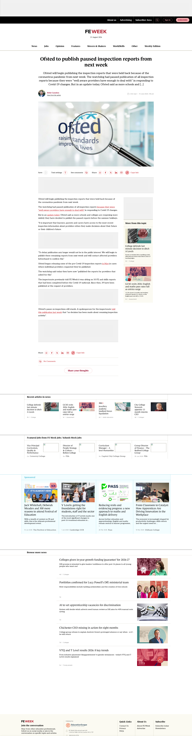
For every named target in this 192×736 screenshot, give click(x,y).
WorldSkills (119, 46)
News (34, 46)
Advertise (141, 728)
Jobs (46, 46)
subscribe (182, 20)
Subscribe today (162, 726)
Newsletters (160, 728)
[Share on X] (111, 173)
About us (111, 20)
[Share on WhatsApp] (100, 173)
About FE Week (143, 726)
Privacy (122, 728)
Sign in (167, 20)
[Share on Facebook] (105, 173)
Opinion (60, 46)
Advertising (126, 20)
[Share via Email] (121, 173)
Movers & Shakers (96, 46)
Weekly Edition (152, 46)
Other (135, 46)
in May (105, 264)
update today (53, 215)
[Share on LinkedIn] (116, 173)
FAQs (121, 731)
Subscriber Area (143, 20)
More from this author (54, 95)
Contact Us (124, 726)
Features (75, 46)
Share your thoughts (78, 370)
